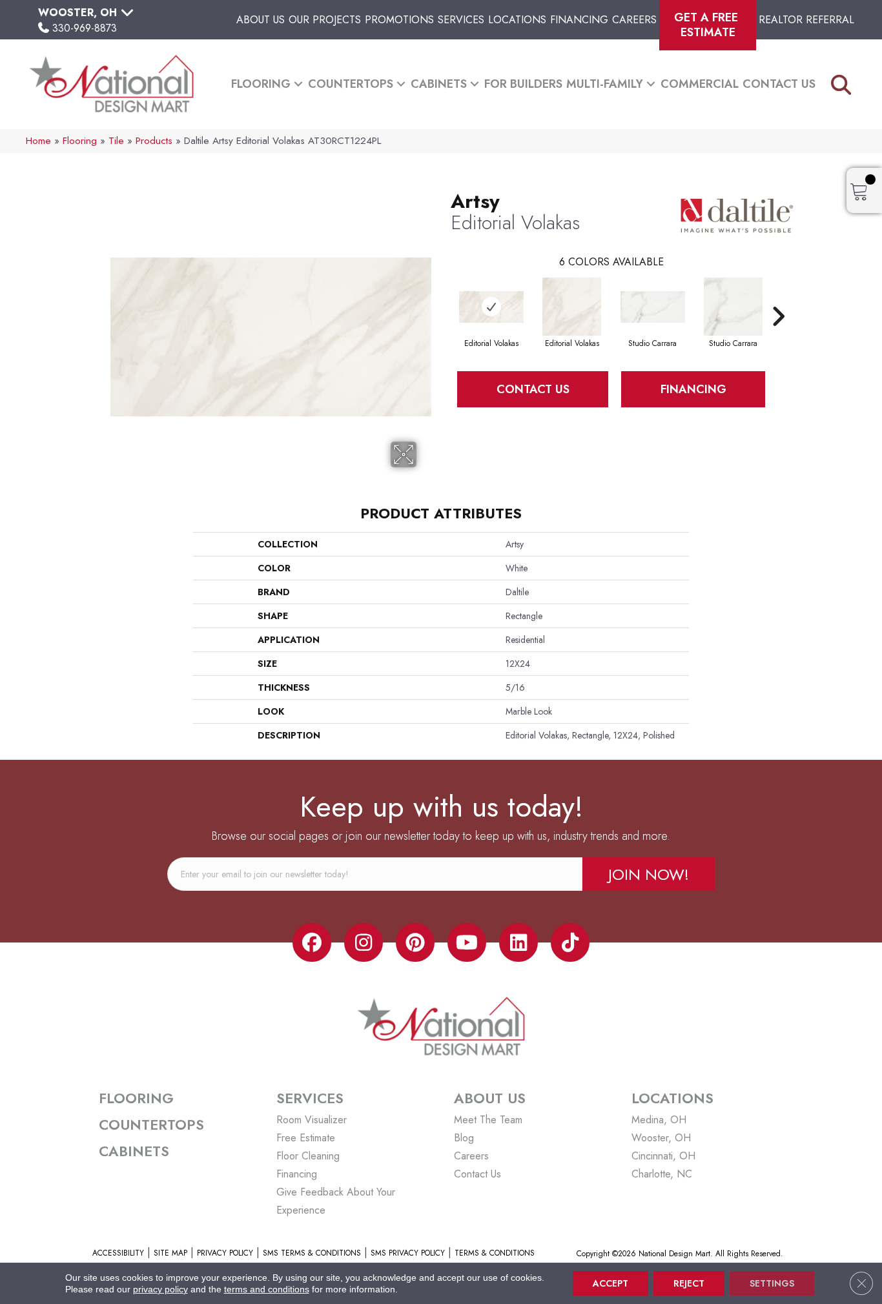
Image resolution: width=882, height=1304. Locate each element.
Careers (634, 19)
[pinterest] (415, 942)
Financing (579, 19)
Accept (610, 1283)
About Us (260, 19)
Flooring (261, 84)
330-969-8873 (84, 28)
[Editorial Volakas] (491, 307)
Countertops (350, 84)
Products (154, 141)
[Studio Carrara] (652, 307)
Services (461, 19)
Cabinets (439, 84)
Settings (772, 1283)
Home (38, 141)
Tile (116, 141)
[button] (298, 84)
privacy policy (160, 1289)
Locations (517, 19)
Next (778, 296)
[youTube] (466, 942)
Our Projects (325, 19)
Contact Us (779, 84)
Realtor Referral (806, 19)
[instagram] (363, 942)
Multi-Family (604, 84)
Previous (444, 296)
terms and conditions (266, 1289)
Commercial (700, 84)
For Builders (523, 84)
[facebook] (311, 942)
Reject (688, 1283)
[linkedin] (518, 942)
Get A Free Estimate (707, 25)
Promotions (399, 19)
